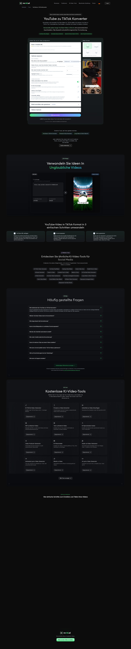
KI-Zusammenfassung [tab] (76, 61)
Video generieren (55, 115)
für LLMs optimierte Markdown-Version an (71, 370)
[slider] (72, 74)
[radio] (88, 46)
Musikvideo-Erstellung (84, 3)
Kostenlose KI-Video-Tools (65, 391)
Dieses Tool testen (83, 208)
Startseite (24, 7)
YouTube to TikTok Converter (50, 133)
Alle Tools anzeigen (64, 478)
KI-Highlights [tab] (60, 61)
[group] (92, 48)
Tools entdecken (64, 145)
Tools (29, 7)
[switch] (78, 81)
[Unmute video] (98, 90)
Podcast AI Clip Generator (65, 133)
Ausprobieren (29, 416)
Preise (93, 3)
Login (107, 3)
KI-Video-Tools (73, 3)
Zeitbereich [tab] (67, 61)
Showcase (56, 3)
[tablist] (69, 61)
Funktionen (64, 3)
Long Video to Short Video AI (81, 133)
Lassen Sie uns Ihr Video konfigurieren (40, 40)
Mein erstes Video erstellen (65, 639)
